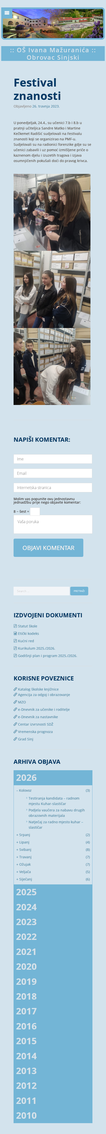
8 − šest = (22, 510)
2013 (26, 1071)
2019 (26, 981)
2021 (26, 952)
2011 (26, 1101)
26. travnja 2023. (46, 106)
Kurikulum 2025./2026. (36, 648)
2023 (26, 922)
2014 (26, 1056)
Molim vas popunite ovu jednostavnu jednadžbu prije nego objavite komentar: (47, 499)
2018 (26, 996)
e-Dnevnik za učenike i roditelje (43, 709)
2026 (26, 777)
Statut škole (27, 626)
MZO (21, 702)
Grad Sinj (25, 739)
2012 (26, 1085)
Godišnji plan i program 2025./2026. (47, 655)
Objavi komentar (48, 548)
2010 (26, 1115)
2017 (26, 1011)
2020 (26, 966)
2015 (26, 1041)
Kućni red (25, 641)
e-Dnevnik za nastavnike (37, 716)
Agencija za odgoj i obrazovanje (43, 694)
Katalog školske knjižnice (38, 689)
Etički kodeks (28, 633)
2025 (26, 892)
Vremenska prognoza (35, 731)
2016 (26, 1026)
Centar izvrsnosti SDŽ (35, 724)
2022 (26, 937)
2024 (26, 907)
